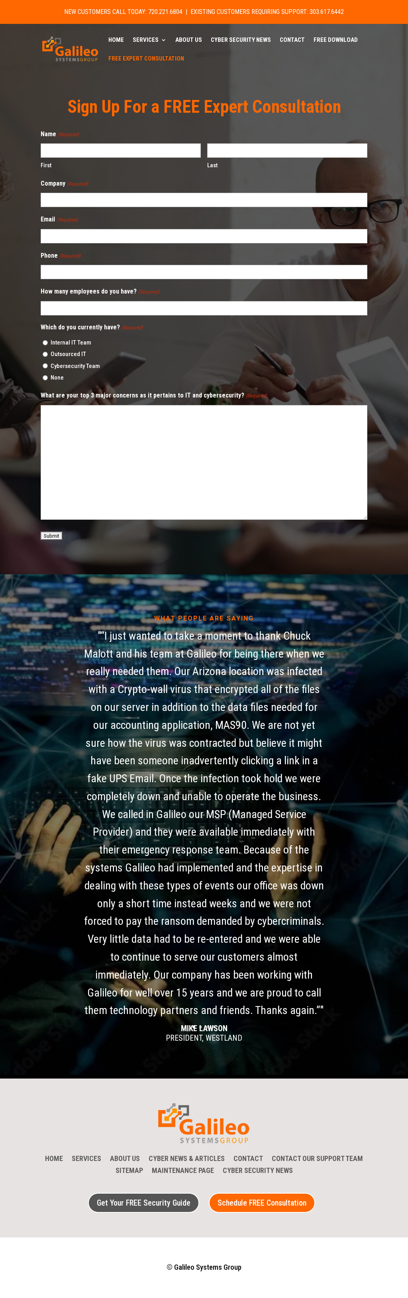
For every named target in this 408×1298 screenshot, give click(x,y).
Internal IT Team (71, 342)
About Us (188, 40)
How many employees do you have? (100, 291)
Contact (292, 40)
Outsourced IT (68, 354)
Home (116, 40)
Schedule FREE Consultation (262, 1203)
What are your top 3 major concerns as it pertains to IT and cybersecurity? (154, 395)
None (57, 377)
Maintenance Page (183, 1171)
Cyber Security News (241, 40)
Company (64, 183)
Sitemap (129, 1171)
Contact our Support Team (317, 1159)
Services (146, 40)
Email (59, 219)
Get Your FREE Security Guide (143, 1203)
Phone (60, 255)
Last (212, 165)
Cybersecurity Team (75, 366)
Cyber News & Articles (187, 1159)
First (46, 165)
